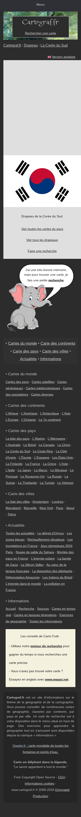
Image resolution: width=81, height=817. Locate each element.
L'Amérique (29, 413)
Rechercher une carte (40, 33)
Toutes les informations (45, 621)
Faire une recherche (42, 251)
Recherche (26, 608)
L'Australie (13, 445)
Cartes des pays (17, 382)
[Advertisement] (40, 107)
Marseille (30, 508)
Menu (40, 4)
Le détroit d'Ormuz (50, 533)
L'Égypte (25, 457)
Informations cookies (39, 783)
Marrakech (13, 508)
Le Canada (46, 445)
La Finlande (14, 464)
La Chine (63, 445)
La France (32, 464)
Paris (59, 508)
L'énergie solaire (43, 558)
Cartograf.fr (12, 45)
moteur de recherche (46, 646)
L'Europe (12, 419)
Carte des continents (57, 343)
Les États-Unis (62, 457)
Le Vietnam (65, 483)
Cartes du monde (22, 343)
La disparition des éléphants (52, 571)
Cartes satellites (43, 382)
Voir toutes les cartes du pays (42, 229)
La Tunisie (47, 483)
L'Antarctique (49, 413)
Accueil (11, 608)
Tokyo (12, 514)
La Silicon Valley (32, 565)
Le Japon (24, 470)
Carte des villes (55, 351)
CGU (61, 777)
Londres (57, 501)
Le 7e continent (50, 419)
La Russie (54, 476)
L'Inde (63, 464)
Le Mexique (58, 470)
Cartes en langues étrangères (35, 615)
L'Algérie (38, 438)
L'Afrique (12, 413)
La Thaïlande (27, 483)
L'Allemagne (56, 438)
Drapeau (31, 45)
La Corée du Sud (54, 45)
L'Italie (10, 470)
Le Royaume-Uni (32, 476)
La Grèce (49, 464)
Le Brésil (29, 445)
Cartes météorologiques (43, 388)
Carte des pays (25, 351)
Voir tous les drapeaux (42, 240)
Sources (43, 608)
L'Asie (66, 413)
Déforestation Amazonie (23, 577)
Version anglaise (63, 57)
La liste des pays (17, 438)
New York (46, 508)
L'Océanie (28, 419)
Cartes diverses (42, 394)
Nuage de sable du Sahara (35, 552)
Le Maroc (40, 470)
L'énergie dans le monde (23, 583)
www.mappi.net (56, 679)
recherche (56, 280)
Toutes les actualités (20, 533)
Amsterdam (40, 501)
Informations (50, 359)
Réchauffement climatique (46, 539)
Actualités (28, 359)
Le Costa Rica (43, 451)
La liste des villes (18, 501)
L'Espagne (41, 457)
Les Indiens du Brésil (57, 577)
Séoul (70, 508)
